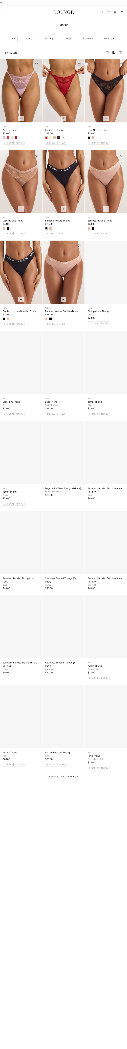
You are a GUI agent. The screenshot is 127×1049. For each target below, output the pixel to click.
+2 (20, 138)
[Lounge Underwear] (63, 12)
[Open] (5, 12)
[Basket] (121, 12)
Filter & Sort (10, 52)
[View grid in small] (120, 52)
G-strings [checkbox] (50, 38)
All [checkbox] (13, 38)
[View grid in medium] (113, 52)
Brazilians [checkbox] (88, 38)
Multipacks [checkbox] (110, 38)
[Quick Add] (21, 118)
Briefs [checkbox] (69, 38)
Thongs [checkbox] (30, 38)
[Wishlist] (108, 12)
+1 (63, 138)
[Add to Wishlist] (36, 64)
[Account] (115, 12)
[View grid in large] (107, 52)
